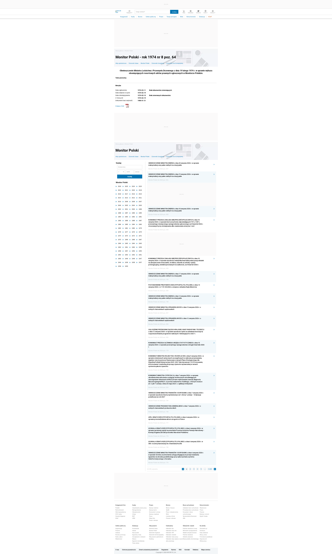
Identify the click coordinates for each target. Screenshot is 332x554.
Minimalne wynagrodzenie (190, 530)
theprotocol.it (203, 539)
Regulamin (165, 550)
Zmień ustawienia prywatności (148, 550)
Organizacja (118, 528)
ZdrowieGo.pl (203, 528)
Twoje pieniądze (172, 16)
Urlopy (134, 514)
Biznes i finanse (170, 508)
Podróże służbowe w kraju (190, 528)
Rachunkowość (119, 510)
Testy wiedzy (135, 543)
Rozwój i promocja (120, 534)
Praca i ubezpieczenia (172, 512)
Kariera (173, 550)
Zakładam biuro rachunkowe (190, 508)
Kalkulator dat (170, 528)
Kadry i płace (119, 536)
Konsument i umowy (154, 512)
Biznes (140, 16)
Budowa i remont (204, 514)
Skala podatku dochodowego (191, 539)
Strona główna (119, 50)
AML (184, 518)
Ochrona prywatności (129, 550)
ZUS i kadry (118, 514)
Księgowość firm (120, 505)
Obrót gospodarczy (120, 512)
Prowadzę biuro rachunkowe (190, 510)
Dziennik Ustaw (133, 63)
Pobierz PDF (119, 106)
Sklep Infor (152, 518)
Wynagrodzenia (136, 510)
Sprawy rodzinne (153, 508)
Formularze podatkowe (206, 536)
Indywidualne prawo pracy (139, 508)
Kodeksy (151, 539)
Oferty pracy (203, 541)
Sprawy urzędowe (154, 514)
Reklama (195, 550)
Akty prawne (153, 526)
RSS (180, 550)
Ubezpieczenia (136, 512)
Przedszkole (135, 528)
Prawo (161, 16)
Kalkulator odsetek (171, 534)
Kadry (133, 16)
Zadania (117, 532)
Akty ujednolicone (121, 63)
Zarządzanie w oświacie (138, 536)
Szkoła (134, 530)
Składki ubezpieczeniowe (190, 532)
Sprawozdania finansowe (190, 516)
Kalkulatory (169, 526)
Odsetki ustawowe (188, 536)
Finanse (202, 512)
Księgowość (124, 16)
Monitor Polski (129, 50)
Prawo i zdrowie (153, 520)
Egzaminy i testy (136, 534)
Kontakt (187, 550)
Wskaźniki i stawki (188, 526)
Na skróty (203, 526)
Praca (150, 516)
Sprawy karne (153, 510)
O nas (117, 550)
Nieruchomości (191, 16)
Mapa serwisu (205, 550)
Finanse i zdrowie (171, 518)
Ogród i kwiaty (204, 516)
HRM (133, 518)
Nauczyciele (135, 532)
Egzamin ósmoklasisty (138, 541)
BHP (133, 516)
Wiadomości (203, 508)
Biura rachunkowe (188, 505)
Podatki (117, 508)
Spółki (167, 510)
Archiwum (202, 530)
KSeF (210, 16)
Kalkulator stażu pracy (172, 536)
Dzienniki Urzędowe (158, 63)
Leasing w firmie (170, 516)
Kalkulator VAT (170, 532)
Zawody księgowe (120, 516)
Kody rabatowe (204, 532)
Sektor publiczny (151, 16)
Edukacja (202, 16)
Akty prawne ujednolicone (156, 536)
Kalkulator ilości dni (171, 530)
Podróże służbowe (188, 534)
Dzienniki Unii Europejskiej (174, 63)
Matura (134, 539)
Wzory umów (203, 534)
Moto (181, 16)
